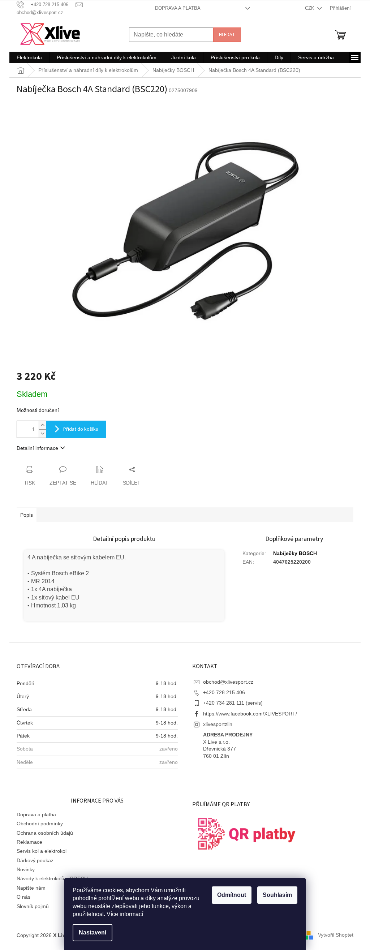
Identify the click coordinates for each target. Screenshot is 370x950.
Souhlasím (277, 895)
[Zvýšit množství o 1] (42, 425)
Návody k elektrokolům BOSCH (52, 878)
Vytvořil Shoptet (335, 935)
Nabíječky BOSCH (295, 553)
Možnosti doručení (38, 410)
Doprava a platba (178, 8)
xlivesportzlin (217, 724)
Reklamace (29, 842)
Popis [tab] (26, 515)
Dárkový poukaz (35, 860)
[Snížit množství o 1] (42, 433)
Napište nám (31, 888)
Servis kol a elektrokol (41, 851)
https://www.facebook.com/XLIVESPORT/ (250, 714)
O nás (23, 897)
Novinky (26, 869)
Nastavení (92, 932)
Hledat (227, 34)
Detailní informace (37, 448)
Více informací (125, 914)
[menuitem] (29, 57)
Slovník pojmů (33, 906)
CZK (310, 8)
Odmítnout (231, 895)
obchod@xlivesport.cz (228, 682)
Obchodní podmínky (40, 823)
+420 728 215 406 (224, 692)
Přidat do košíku (80, 429)
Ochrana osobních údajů (45, 833)
